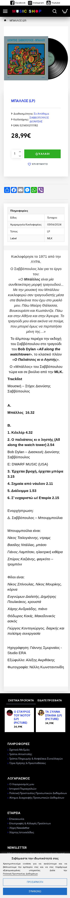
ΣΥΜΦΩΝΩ (35, 891)
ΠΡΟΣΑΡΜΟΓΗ (35, 882)
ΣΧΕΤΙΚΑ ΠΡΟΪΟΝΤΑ (21, 700)
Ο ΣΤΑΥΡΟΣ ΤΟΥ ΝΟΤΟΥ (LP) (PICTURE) (22, 717)
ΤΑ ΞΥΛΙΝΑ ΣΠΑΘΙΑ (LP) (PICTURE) (53, 715)
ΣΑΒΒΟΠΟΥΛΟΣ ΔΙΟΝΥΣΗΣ (39, 119)
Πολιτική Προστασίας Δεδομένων (20, 873)
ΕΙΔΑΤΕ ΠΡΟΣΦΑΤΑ (50, 700)
